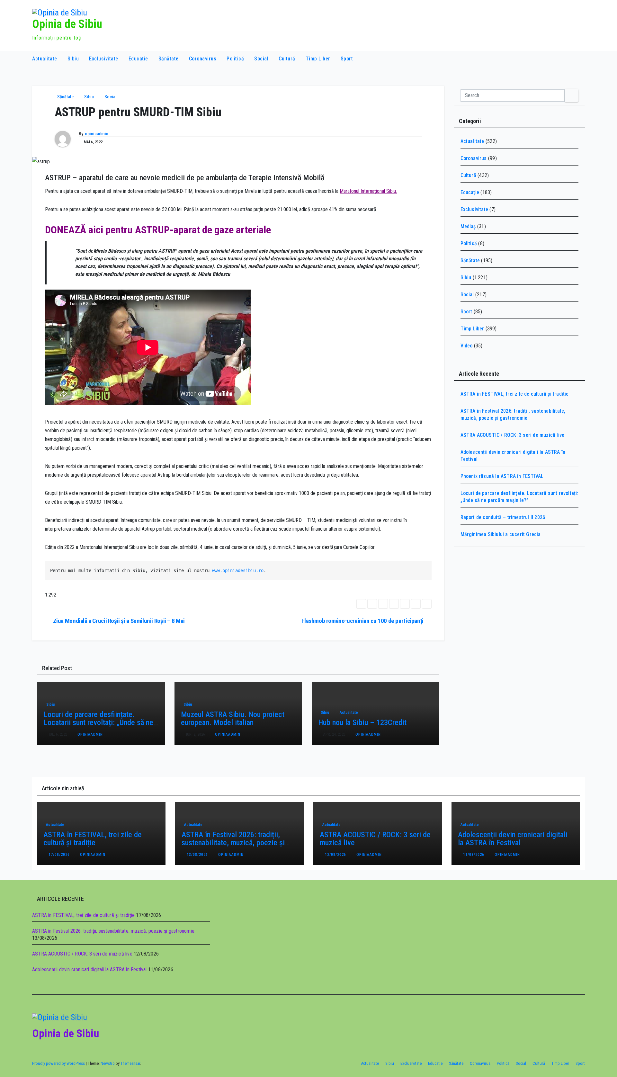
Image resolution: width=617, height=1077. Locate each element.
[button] (567, 59)
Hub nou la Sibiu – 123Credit (362, 722)
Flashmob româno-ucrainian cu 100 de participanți (362, 620)
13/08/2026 (198, 854)
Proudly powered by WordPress (59, 1063)
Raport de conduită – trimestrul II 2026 (503, 517)
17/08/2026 (60, 854)
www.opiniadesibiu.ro (238, 570)
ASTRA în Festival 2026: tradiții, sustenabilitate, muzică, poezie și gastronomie (233, 842)
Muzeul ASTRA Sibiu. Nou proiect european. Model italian (232, 718)
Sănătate (168, 59)
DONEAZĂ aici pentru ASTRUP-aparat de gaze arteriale (158, 230)
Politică (235, 59)
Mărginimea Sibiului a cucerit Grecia (501, 534)
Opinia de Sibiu (67, 24)
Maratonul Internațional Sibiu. (368, 191)
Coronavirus (203, 59)
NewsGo (108, 1063)
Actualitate (44, 59)
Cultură (287, 59)
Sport (347, 59)
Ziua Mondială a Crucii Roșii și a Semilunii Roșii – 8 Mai (119, 620)
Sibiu (73, 59)
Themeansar (130, 1063)
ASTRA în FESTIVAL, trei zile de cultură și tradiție (515, 394)
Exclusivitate (103, 59)
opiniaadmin (96, 133)
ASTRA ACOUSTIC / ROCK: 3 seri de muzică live (513, 435)
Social (261, 59)
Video (467, 346)
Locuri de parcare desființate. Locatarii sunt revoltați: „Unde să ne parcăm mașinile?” (98, 722)
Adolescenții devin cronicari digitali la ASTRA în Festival (513, 838)
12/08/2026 (336, 854)
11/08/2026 (474, 854)
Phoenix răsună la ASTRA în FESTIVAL (502, 476)
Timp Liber (318, 59)
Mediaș (468, 226)
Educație (138, 59)
